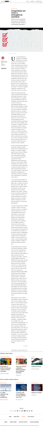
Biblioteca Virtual (23, 422)
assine (27, 1)
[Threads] (20, 411)
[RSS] (29, 411)
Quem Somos (16, 416)
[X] (13, 411)
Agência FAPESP (13, 422)
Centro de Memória (34, 422)
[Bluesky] (17, 411)
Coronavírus (14, 350)
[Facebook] (11, 411)
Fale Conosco (31, 416)
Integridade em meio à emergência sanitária (18, 14)
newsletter (32, 1)
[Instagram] (15, 411)
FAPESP (6, 422)
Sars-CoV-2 (25, 350)
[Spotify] (27, 411)
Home (10, 416)
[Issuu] (31, 411)
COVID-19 (19, 350)
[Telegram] (22, 411)
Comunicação (3, 68)
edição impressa (39, 1)
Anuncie (24, 416)
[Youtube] (24, 411)
